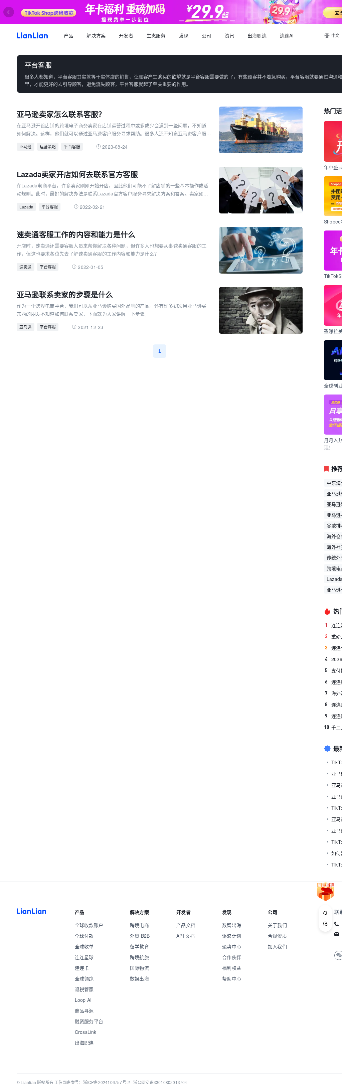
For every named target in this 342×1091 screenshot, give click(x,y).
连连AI (287, 35)
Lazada (26, 206)
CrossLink (86, 1032)
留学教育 (139, 946)
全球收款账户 (89, 925)
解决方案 (96, 35)
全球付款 (84, 935)
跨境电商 (139, 925)
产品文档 (185, 925)
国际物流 (139, 967)
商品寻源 (84, 1010)
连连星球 (84, 957)
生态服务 (156, 35)
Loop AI (83, 999)
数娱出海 (139, 978)
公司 (206, 35)
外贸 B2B (140, 935)
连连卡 (82, 967)
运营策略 (48, 146)
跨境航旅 (139, 957)
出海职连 (257, 35)
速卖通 (25, 267)
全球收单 (84, 946)
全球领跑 (84, 978)
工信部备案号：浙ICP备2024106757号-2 (92, 1082)
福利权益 (231, 967)
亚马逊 (25, 146)
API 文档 (185, 935)
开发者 (126, 35)
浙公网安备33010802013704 (160, 1082)
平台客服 (72, 146)
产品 (68, 35)
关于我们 (277, 925)
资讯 (229, 35)
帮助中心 (231, 978)
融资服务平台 (89, 1021)
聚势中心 (231, 946)
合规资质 (277, 935)
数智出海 (231, 925)
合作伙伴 (231, 957)
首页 (32, 35)
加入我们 (277, 946)
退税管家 (84, 989)
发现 (183, 35)
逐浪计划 (231, 935)
